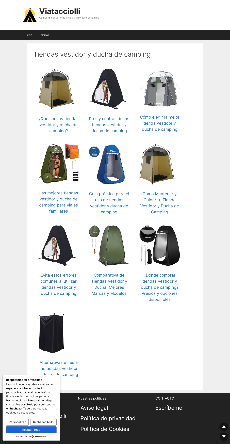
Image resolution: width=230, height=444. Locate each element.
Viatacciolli (59, 11)
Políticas (44, 35)
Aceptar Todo (31, 429)
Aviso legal (94, 407)
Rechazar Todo (43, 422)
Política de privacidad (108, 418)
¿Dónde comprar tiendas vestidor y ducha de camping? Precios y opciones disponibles (159, 287)
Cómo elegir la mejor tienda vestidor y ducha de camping (159, 123)
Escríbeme (168, 407)
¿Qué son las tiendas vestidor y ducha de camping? (59, 124)
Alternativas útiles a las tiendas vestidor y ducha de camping (58, 368)
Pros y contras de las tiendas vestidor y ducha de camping (109, 124)
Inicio (29, 35)
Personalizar (17, 422)
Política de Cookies (104, 429)
